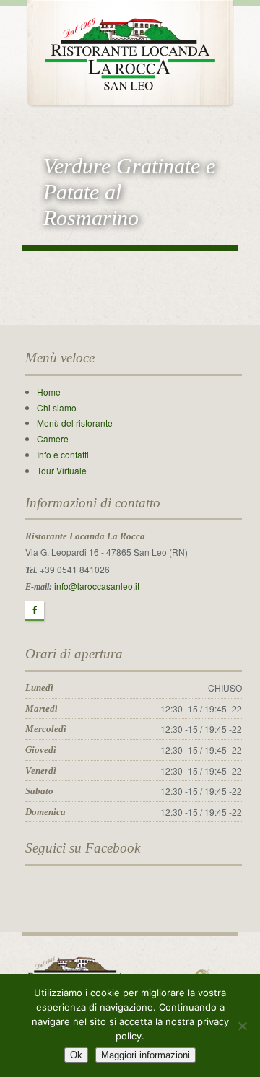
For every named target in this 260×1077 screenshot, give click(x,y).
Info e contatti (63, 454)
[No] (242, 1026)
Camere (53, 438)
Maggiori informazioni (145, 1055)
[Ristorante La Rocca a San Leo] (130, 51)
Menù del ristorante (75, 423)
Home (49, 391)
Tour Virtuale (62, 470)
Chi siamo (57, 407)
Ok (76, 1055)
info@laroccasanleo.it (96, 586)
